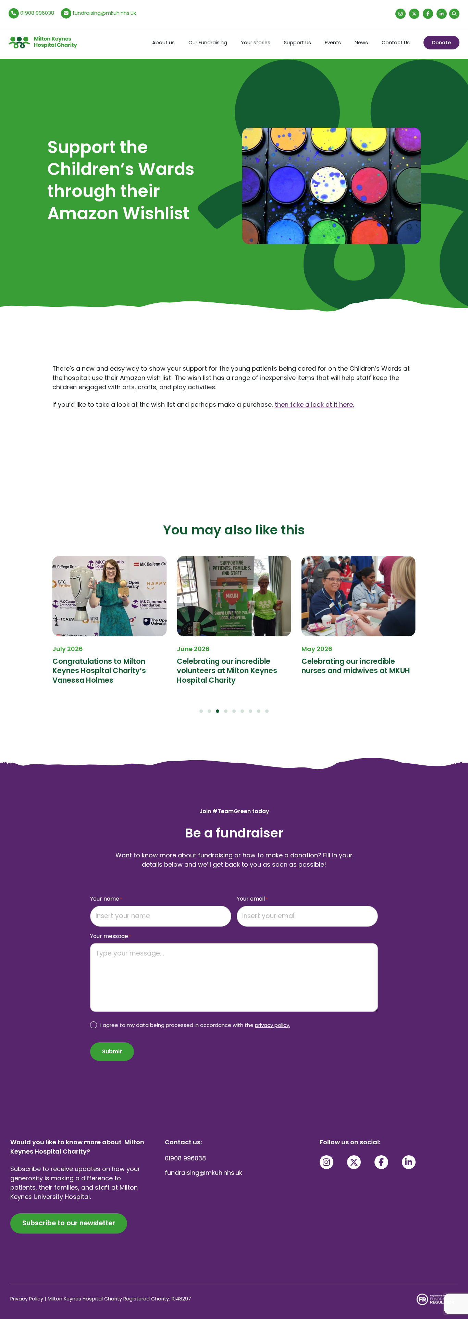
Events (333, 42)
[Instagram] (400, 14)
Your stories (255, 42)
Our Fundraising (207, 42)
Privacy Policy (26, 1298)
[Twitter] (414, 14)
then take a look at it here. (314, 404)
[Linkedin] (441, 14)
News (361, 42)
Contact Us (396, 42)
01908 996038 (36, 12)
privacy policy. (272, 1025)
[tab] (201, 711)
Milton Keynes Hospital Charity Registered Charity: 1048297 (119, 1298)
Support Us (297, 42)
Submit (112, 1051)
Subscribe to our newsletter (68, 1223)
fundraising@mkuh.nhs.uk (104, 12)
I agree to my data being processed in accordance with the (195, 1025)
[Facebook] (428, 14)
